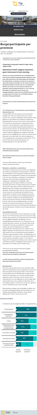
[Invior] (5, 412)
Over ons (11, 11)
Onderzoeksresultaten (18, 13)
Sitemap (15, 412)
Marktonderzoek (23, 11)
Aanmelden (20, 34)
